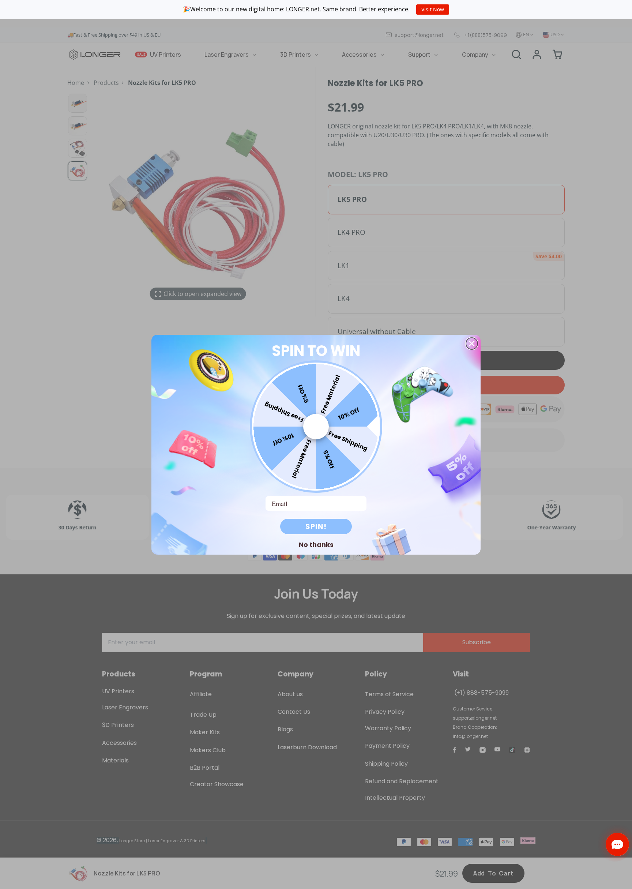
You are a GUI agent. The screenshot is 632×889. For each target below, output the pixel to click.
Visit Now (432, 9)
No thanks (316, 544)
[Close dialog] (472, 343)
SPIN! (316, 526)
